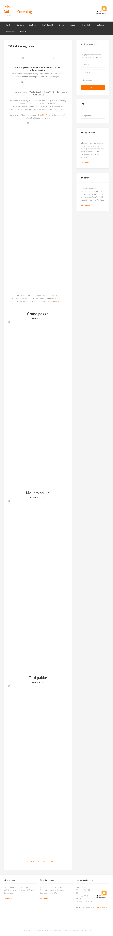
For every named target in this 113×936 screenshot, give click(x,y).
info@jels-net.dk (102, 907)
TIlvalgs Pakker (88, 132)
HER (57, 301)
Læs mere (8, 898)
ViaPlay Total (44, 115)
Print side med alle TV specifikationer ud (38, 861)
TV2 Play (85, 177)
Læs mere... (85, 162)
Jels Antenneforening (18, 9)
